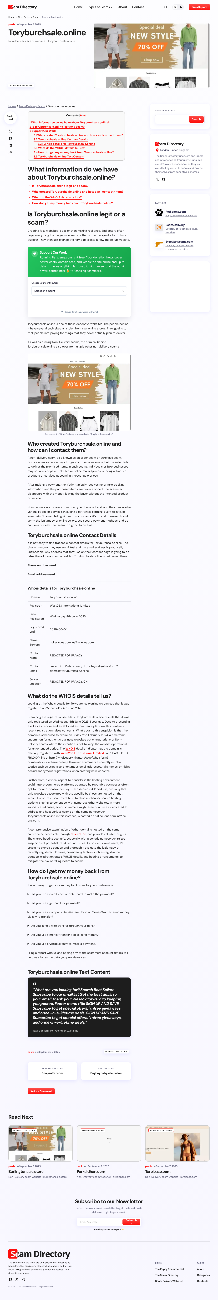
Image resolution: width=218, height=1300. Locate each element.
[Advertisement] (180, 287)
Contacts (202, 1281)
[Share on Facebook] (10, 138)
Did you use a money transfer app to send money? (64, 935)
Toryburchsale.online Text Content (59, 156)
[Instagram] (23, 1279)
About (200, 1269)
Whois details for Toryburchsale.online (66, 144)
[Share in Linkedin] (10, 145)
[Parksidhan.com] (109, 1143)
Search (196, 119)
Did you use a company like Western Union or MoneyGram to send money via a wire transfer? (78, 914)
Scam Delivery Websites (169, 1281)
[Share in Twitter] (10, 131)
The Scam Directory (166, 1275)
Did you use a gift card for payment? (55, 903)
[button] (166, 7)
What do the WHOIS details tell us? (59, 148)
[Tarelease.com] (177, 1143)
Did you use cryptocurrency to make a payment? (63, 944)
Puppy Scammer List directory (181, 215)
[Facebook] (163, 179)
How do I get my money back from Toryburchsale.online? (74, 152)
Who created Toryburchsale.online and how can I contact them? (78, 135)
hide (83, 115)
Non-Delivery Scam (28, 17)
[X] (157, 179)
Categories (203, 1275)
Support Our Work (43, 131)
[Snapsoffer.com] (52, 1071)
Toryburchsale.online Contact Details (61, 139)
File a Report (199, 7)
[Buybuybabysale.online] (106, 1071)
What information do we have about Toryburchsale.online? (70, 122)
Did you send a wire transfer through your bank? (63, 926)
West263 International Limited (82, 753)
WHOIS (70, 749)
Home (11, 17)
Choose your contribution (44, 282)
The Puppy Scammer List (169, 1269)
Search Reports (165, 110)
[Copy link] (10, 152)
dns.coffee (78, 834)
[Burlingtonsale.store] (40, 1143)
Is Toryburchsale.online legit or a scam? (57, 126)
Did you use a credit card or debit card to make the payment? (72, 894)
